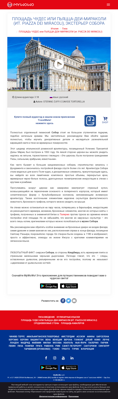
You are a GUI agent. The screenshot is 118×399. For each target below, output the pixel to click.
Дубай (88, 340)
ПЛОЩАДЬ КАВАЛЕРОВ (72, 323)
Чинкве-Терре (17, 336)
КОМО (97, 340)
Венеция (57, 340)
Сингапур (104, 346)
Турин (75, 349)
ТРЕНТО (65, 349)
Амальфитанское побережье (43, 336)
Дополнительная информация (53, 396)
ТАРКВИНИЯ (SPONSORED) (37, 349)
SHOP (105, 122)
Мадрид (25, 343)
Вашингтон (37, 340)
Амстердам (68, 336)
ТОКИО (55, 349)
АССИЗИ (81, 336)
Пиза (64, 28)
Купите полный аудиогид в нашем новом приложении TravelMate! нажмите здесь (44, 120)
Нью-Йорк (80, 343)
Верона (68, 340)
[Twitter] (68, 300)
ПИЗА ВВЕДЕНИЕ (46, 317)
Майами (36, 343)
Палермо (65, 214)
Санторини (90, 346)
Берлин (24, 340)
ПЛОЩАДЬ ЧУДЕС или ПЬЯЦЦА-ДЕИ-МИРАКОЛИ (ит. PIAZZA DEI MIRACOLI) (60, 31)
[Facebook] (62, 300)
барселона (103, 336)
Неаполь (68, 343)
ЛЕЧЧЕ (105, 340)
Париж (104, 343)
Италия (54, 28)
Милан (47, 343)
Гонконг (78, 340)
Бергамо (13, 340)
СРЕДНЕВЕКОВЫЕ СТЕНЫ (46, 323)
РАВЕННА (48, 346)
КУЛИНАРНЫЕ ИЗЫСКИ (68, 317)
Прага (39, 346)
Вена (48, 340)
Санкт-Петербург (72, 346)
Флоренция (87, 349)
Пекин (12, 346)
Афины (91, 336)
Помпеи (29, 346)
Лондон (14, 343)
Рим (57, 346)
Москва (57, 343)
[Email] (74, 300)
